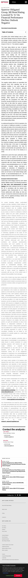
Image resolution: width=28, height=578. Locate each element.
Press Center (4, 531)
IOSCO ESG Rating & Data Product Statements (10, 559)
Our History (4, 527)
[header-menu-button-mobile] (26, 2)
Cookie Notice (5, 572)
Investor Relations (5, 535)
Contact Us (4, 517)
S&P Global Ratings (8, 500)
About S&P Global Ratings (6, 505)
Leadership (4, 557)
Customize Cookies (10, 575)
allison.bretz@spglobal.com (9, 445)
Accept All (18, 575)
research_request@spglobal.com (10, 421)
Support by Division (5, 546)
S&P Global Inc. (6, 521)
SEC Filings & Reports (6, 540)
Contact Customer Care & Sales (7, 544)
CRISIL (3, 513)
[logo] (4, 2)
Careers (3, 554)
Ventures (3, 529)
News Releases (5, 537)
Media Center (4, 509)
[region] (14, 571)
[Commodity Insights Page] (15, 495)
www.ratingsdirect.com (7, 391)
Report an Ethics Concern (6, 548)
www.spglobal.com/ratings (8, 390)
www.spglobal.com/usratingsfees (16, 399)
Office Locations (5, 550)
